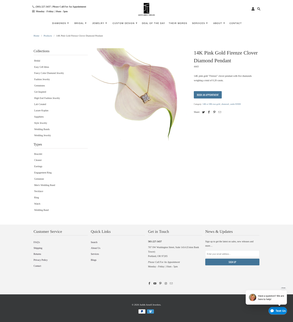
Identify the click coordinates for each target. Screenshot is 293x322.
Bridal (37, 60)
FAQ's (37, 242)
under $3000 (235, 104)
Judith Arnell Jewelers (150, 305)
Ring (36, 197)
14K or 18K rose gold (212, 104)
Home (36, 36)
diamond (225, 104)
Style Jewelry (40, 123)
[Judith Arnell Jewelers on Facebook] (149, 283)
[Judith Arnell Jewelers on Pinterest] (160, 283)
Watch (37, 203)
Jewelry (99, 23)
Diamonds (60, 23)
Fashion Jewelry (42, 79)
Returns (37, 254)
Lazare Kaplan (41, 110)
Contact (37, 266)
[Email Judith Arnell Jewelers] (171, 283)
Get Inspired (40, 92)
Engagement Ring (43, 172)
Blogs (93, 260)
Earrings (38, 166)
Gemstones (39, 85)
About (219, 23)
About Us (95, 248)
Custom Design (125, 23)
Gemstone (39, 179)
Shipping (38, 248)
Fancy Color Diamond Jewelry (49, 73)
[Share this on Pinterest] (214, 112)
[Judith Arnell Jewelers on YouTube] (155, 283)
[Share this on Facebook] (208, 112)
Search (94, 242)
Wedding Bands (42, 129)
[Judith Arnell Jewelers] (146, 9)
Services (95, 254)
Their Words (178, 23)
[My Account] (253, 9)
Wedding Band (41, 210)
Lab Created (40, 104)
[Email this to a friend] (219, 112)
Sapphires (39, 116)
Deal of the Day (153, 23)
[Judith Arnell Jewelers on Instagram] (166, 283)
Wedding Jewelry (42, 135)
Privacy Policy (41, 260)
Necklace (38, 191)
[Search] (259, 9)
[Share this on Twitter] (203, 112)
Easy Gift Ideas (41, 67)
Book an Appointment (208, 95)
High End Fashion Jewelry (47, 98)
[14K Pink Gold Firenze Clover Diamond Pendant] (141, 97)
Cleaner (38, 160)
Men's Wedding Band (44, 185)
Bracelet (38, 154)
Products (48, 36)
